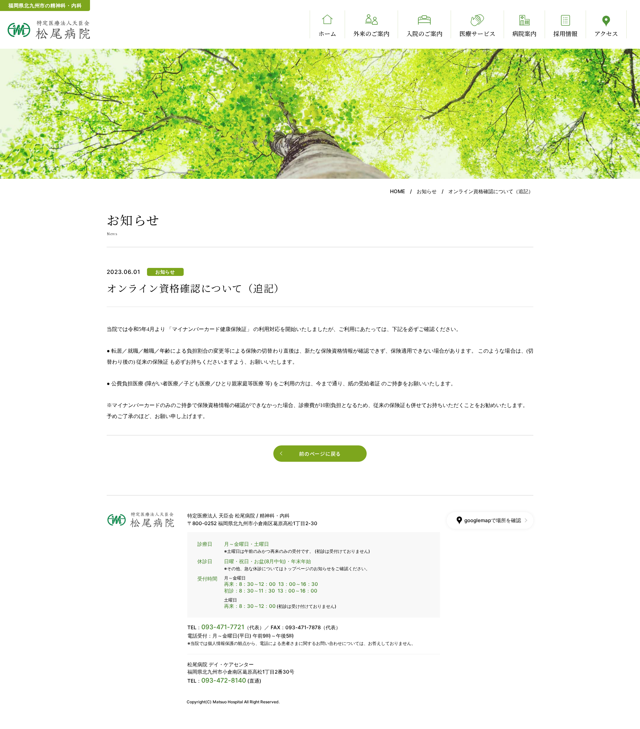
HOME (397, 191)
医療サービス (477, 33)
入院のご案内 (424, 33)
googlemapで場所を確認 (492, 520)
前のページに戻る (320, 453)
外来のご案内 (371, 33)
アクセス (606, 33)
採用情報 (565, 33)
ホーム (327, 33)
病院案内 (524, 33)
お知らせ (427, 191)
